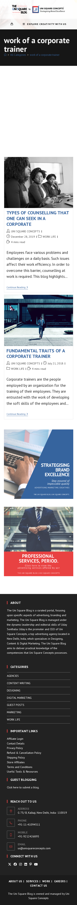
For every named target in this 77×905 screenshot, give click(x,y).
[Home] (5, 55)
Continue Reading (17, 287)
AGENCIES (13, 676)
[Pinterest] (30, 864)
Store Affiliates (16, 762)
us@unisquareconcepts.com (34, 848)
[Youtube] (36, 864)
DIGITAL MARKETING (19, 698)
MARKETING (14, 712)
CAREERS (60, 881)
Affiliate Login (15, 738)
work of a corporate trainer (44, 55)
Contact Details (15, 743)
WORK (46, 881)
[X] (9, 864)
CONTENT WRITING (18, 683)
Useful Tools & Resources (22, 771)
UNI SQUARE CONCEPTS (25, 231)
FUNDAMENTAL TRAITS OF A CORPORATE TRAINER (36, 353)
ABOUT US (15, 881)
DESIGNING (13, 690)
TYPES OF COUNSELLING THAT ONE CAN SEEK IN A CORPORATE (38, 218)
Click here (13, 787)
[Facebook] (15, 864)
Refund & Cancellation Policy (24, 753)
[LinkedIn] (25, 864)
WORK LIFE (49, 236)
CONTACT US (38, 885)
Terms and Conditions (19, 767)
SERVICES (32, 881)
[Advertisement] (38, 106)
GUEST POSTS (15, 705)
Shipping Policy (16, 757)
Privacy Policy (15, 748)
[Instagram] (20, 864)
